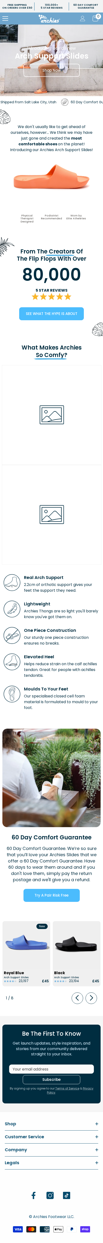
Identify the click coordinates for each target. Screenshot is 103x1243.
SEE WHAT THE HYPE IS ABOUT (51, 313)
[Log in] (82, 18)
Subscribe (51, 1079)
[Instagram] (50, 1195)
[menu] (5, 18)
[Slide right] (91, 998)
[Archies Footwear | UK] (51, 778)
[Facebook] (33, 1195)
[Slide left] (77, 998)
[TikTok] (66, 1195)
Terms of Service (67, 1088)
